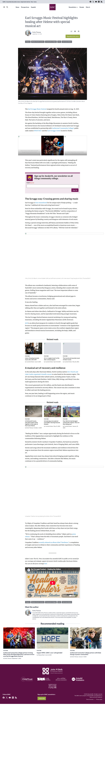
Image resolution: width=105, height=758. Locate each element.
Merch (88, 7)
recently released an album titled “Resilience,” (54, 542)
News (17, 7)
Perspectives (25, 7)
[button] (75, 31)
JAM (26, 323)
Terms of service (89, 699)
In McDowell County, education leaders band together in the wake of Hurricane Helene (31, 423)
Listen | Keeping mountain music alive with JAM (32, 358)
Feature (28, 41)
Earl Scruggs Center (53, 131)
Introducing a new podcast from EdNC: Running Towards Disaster (52, 422)
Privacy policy (99, 699)
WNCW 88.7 (38, 131)
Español (33, 7)
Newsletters (72, 7)
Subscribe (42, 698)
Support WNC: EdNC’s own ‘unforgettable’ (49, 653)
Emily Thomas (36, 32)
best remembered (41, 203)
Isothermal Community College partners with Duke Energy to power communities (85, 653)
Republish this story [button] (73, 36)
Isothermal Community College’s (63, 128)
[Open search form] (7, 7)
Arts (59, 41)
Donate (81, 7)
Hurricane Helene (67, 41)
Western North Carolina (38, 41)
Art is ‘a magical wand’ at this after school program (51, 358)
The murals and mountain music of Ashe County (71, 358)
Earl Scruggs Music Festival (37, 109)
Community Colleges (51, 41)
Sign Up (75, 190)
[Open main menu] (4, 7)
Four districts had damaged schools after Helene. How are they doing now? (71, 422)
